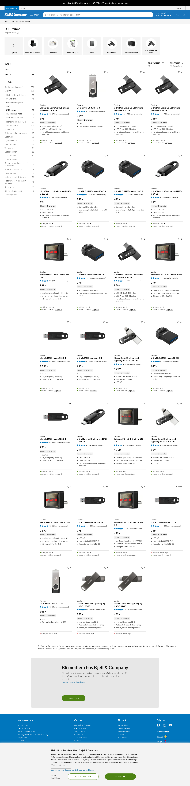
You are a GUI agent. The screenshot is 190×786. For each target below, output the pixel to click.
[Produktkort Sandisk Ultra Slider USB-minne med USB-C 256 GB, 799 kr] (93, 417)
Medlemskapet (80, 728)
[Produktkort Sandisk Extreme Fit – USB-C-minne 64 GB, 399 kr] (167, 253)
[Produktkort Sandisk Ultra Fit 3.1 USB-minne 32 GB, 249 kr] (167, 336)
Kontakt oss (23, 725)
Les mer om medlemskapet (73, 682)
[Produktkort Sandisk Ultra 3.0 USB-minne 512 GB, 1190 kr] (56, 336)
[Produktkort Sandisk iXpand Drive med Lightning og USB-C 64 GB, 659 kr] (130, 581)
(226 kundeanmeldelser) (97, 195)
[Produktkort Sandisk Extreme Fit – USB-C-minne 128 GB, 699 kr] (130, 500)
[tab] (12, 8)
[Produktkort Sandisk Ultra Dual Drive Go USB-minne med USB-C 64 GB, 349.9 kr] (167, 86)
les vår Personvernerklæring (83, 770)
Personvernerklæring (26, 731)
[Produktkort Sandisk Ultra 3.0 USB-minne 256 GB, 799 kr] (93, 500)
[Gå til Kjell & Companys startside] (16, 14)
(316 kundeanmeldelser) (97, 111)
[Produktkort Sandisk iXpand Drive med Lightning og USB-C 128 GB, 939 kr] (93, 581)
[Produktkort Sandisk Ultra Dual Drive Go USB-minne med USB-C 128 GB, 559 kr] (56, 86)
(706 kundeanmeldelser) (60, 114)
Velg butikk (58, 143)
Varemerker (122, 737)
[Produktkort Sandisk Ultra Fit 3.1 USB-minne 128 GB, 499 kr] (130, 169)
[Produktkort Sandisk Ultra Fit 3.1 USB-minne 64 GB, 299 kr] (93, 253)
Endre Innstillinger (56, 776)
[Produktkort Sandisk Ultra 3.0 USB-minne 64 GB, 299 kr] (93, 336)
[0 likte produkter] (178, 15)
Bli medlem (73, 698)
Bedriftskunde (24, 728)
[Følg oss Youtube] (170, 725)
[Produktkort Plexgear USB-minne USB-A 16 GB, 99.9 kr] (93, 86)
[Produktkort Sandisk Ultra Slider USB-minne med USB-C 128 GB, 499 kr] (56, 169)
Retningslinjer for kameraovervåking (33, 734)
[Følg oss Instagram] (164, 725)
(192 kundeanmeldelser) (135, 364)
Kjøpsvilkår (22, 737)
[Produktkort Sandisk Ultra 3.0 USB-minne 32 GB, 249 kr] (167, 500)
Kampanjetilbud (124, 728)
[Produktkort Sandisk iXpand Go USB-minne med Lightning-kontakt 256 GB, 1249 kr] (130, 336)
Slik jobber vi (79, 731)
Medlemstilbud (124, 731)
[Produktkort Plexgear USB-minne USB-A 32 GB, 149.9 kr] (56, 581)
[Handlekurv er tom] (184, 15)
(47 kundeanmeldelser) (60, 197)
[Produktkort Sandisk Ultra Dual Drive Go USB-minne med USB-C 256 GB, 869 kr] (130, 253)
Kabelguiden (123, 725)
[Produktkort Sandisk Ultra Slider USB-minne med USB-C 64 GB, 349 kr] (167, 169)
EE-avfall (21, 741)
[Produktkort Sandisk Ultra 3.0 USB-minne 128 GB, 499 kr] (56, 417)
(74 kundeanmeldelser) (97, 610)
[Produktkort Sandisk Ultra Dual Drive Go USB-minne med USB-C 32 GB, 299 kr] (130, 86)
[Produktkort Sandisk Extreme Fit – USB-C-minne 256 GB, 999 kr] (56, 253)
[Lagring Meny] (20, 21)
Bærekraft (78, 734)
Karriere (77, 741)
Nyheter (121, 734)
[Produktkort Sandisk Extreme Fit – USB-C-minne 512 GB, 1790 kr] (130, 417)
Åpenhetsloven (80, 737)
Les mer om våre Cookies (61, 770)
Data (10, 82)
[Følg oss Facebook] (158, 725)
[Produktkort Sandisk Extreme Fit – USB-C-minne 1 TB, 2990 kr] (56, 500)
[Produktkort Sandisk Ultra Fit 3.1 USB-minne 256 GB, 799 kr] (93, 169)
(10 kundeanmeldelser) (60, 281)
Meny (37, 14)
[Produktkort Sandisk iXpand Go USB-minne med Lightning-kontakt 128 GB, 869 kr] (167, 417)
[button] (17, 32)
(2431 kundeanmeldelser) (61, 361)
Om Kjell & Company (82, 725)
